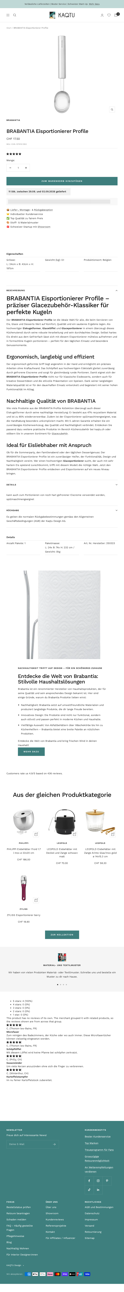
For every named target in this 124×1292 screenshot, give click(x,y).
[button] (14, 154)
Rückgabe (12, 510)
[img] (13, 1025)
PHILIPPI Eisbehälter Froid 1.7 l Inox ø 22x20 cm (24, 851)
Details (11, 484)
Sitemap (89, 1238)
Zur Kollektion (62, 934)
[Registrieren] (54, 1144)
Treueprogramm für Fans (99, 1149)
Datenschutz (92, 1213)
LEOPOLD (62, 843)
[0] (109, 15)
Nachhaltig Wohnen (17, 1248)
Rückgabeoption (43, 209)
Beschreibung (15, 290)
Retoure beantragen (18, 1213)
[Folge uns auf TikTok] (89, 1189)
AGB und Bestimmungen (99, 1207)
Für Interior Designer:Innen (22, 1254)
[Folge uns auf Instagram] (98, 1180)
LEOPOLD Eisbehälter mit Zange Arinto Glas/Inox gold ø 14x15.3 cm (100, 853)
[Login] (102, 15)
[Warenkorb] (116, 15)
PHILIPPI (24, 843)
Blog (9, 1242)
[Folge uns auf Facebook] (89, 1180)
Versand (89, 1225)
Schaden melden (16, 1219)
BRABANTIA (13, 120)
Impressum (91, 1219)
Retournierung (93, 1231)
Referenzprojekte (56, 1225)
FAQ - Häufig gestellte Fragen (19, 1227)
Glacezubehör (60, 433)
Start (8, 28)
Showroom (44, 226)
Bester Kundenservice (98, 1136)
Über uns (51, 1207)
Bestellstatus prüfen (18, 1207)
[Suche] (14, 15)
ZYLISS (24, 909)
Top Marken (91, 1143)
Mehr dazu (94, 4)
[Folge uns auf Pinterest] (107, 1180)
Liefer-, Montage (20, 209)
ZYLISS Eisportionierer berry (23, 915)
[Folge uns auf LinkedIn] (98, 1189)
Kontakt (50, 1231)
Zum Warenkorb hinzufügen (62, 181)
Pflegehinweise (15, 1236)
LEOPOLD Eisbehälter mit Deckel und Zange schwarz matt (62, 853)
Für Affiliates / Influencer (60, 1238)
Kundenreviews (55, 1219)
